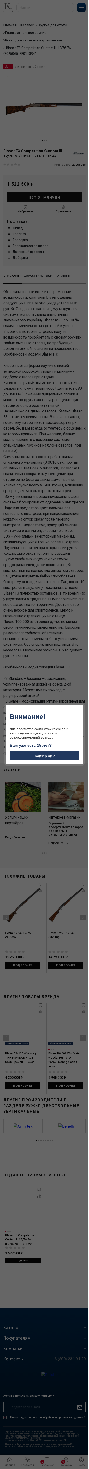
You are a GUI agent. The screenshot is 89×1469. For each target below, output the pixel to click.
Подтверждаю (44, 756)
